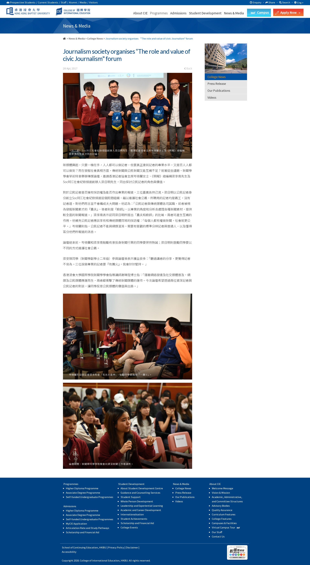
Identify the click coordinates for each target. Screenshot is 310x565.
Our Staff (217, 532)
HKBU (102, 547)
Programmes (159, 13)
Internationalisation (132, 514)
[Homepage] (64, 38)
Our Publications (218, 90)
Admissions (178, 13)
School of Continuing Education (80, 547)
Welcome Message (222, 488)
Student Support (131, 497)
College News (95, 38)
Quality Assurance (222, 510)
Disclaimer (132, 547)
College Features (222, 518)
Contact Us (218, 536)
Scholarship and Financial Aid (82, 532)
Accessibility (69, 551)
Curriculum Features (223, 514)
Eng (299, 2)
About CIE (140, 13)
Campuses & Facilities (224, 523)
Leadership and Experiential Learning (142, 505)
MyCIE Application (76, 523)
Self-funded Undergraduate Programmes (89, 497)
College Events (129, 527)
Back (189, 68)
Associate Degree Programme (83, 492)
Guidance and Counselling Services (140, 492)
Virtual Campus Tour (224, 527)
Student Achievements (134, 518)
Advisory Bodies (221, 505)
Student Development (205, 13)
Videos (211, 97)
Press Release (216, 83)
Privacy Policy (116, 547)
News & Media (77, 38)
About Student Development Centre (142, 488)
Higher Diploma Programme (82, 488)
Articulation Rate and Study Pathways (87, 528)
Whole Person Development (137, 501)
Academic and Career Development (141, 510)
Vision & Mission (221, 492)
